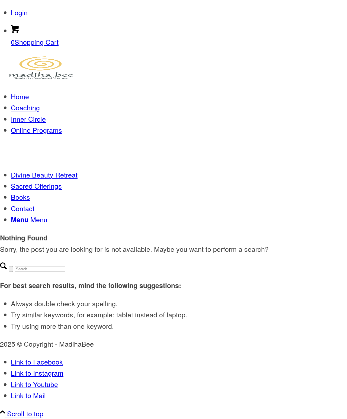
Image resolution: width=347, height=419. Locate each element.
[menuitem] (179, 12)
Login (19, 12)
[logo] (40, 78)
